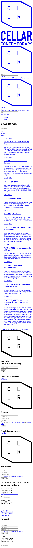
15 (20, 329)
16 (22, 329)
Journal (23, 78)
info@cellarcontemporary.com (9, 494)
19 (28, 329)
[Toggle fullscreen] (5, 545)
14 (18, 329)
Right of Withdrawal (7, 512)
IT (5, 76)
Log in (3, 114)
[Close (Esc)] (1, 545)
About (27, 78)
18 (26, 329)
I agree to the (13, 476)
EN (2, 76)
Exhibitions (14, 78)
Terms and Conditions (17, 422)
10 (11, 329)
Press (19, 78)
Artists (9, 78)
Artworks (4, 78)
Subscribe (4, 478)
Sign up (7, 114)
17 (24, 329)
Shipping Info (5, 515)
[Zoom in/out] (7, 545)
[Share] (3, 545)
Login (2, 371)
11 (13, 329)
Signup (3, 425)
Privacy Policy (5, 510)
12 (15, 329)
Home (6, 117)
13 (17, 329)
